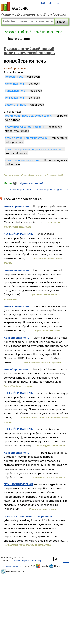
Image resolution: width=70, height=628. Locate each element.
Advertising (35, 560)
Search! (61, 21)
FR (64, 3)
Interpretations (19, 38)
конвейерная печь (16, 206)
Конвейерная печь (16, 337)
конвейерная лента (22, 189)
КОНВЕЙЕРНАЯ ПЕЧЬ (18, 233)
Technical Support (20, 560)
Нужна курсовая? (32, 183)
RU (43, 3)
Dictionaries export (10, 566)
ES (57, 3)
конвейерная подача (50, 189)
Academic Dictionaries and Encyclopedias (33, 14)
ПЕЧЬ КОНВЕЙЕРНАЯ (18, 484)
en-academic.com (15, 6)
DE (50, 3)
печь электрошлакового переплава (28, 516)
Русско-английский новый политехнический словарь (35, 31)
